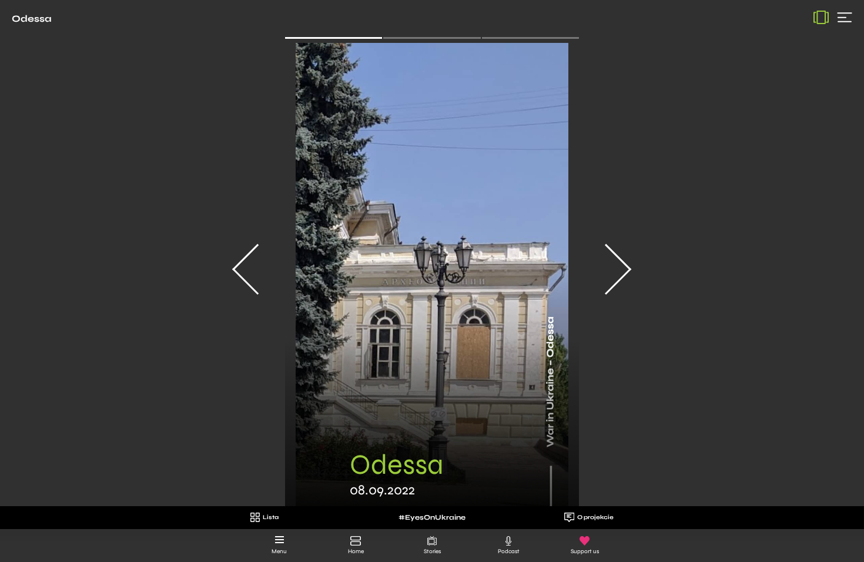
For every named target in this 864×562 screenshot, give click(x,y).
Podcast (509, 551)
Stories (432, 551)
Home (356, 551)
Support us (585, 551)
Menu (279, 551)
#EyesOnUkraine (432, 517)
